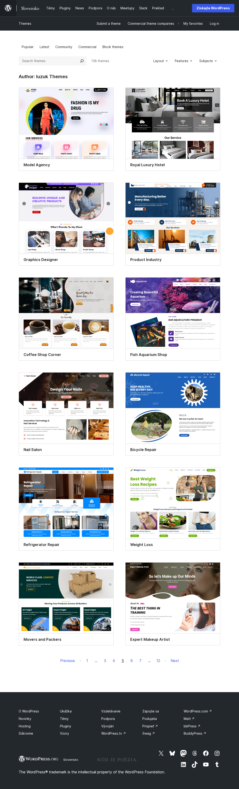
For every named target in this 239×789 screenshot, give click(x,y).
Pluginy (65, 726)
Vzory (64, 733)
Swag (148, 733)
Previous (67, 660)
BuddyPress (195, 733)
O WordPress (29, 711)
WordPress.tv (113, 733)
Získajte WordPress (213, 8)
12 (158, 660)
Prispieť (150, 726)
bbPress (192, 726)
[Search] (82, 61)
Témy (64, 719)
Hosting (25, 726)
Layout (158, 61)
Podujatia (149, 719)
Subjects (206, 61)
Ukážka (66, 711)
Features (181, 61)
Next (175, 660)
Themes (25, 23)
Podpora (108, 719)
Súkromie (26, 733)
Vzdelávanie (110, 711)
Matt (189, 719)
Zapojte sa (150, 711)
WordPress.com (198, 711)
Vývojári (107, 726)
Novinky (25, 719)
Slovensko (70, 759)
